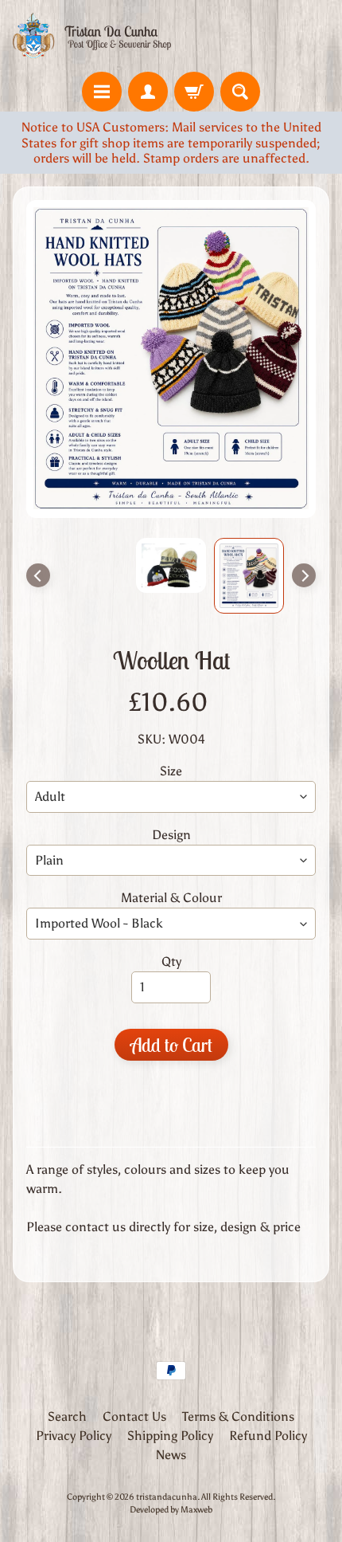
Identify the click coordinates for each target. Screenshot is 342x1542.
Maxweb (196, 1509)
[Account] (148, 92)
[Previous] (38, 575)
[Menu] (102, 92)
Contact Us (134, 1416)
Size (171, 771)
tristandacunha (166, 1496)
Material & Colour (171, 897)
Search (67, 1416)
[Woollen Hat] (249, 576)
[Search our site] (240, 92)
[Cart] (194, 92)
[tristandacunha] (92, 36)
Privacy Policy (73, 1435)
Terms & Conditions (238, 1416)
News (171, 1454)
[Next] (304, 575)
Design (171, 834)
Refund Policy (268, 1435)
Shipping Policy (170, 1435)
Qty (171, 961)
